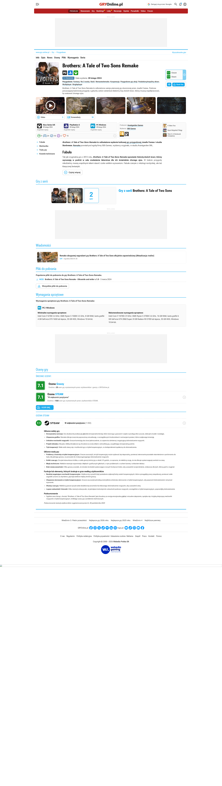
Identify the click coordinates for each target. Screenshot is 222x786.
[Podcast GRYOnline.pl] (107, 528)
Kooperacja (115, 82)
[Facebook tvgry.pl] (142, 528)
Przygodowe (61, 52)
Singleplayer (77, 84)
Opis (43, 57)
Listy (109, 11)
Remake (77, 145)
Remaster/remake (102, 82)
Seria (82, 57)
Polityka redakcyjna (84, 536)
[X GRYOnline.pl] (99, 528)
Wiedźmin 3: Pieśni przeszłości (74, 520)
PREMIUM (74, 11)
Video (143, 11)
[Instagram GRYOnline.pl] (95, 528)
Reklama (129, 536)
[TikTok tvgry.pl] (130, 528)
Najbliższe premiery (152, 520)
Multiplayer (66, 84)
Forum (150, 11)
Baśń (93, 82)
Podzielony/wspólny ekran (148, 82)
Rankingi (100, 11)
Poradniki (135, 11)
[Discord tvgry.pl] (138, 528)
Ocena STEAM (111, 398)
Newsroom (85, 11)
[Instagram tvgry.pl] (134, 528)
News (49, 57)
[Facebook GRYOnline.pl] (91, 528)
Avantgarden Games (135, 125)
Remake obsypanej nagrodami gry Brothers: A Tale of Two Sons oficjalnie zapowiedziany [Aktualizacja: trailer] (111, 257)
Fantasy (76, 82)
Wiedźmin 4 (137, 520)
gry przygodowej (134, 142)
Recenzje (118, 11)
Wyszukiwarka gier (179, 52)
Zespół (137, 536)
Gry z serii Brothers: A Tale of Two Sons (111, 195)
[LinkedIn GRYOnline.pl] (111, 528)
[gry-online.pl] (111, 4)
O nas (62, 536)
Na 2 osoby (85, 82)
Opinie (126, 11)
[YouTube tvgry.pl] (126, 528)
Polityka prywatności (102, 536)
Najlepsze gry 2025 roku (120, 520)
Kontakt (151, 536)
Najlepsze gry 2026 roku (99, 520)
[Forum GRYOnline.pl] (115, 528)
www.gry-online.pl (42, 52)
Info (37, 57)
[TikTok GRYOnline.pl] (103, 528)
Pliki (64, 57)
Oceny (57, 57)
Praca (144, 536)
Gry (93, 11)
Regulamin (70, 536)
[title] (111, 424)
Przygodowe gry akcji (128, 82)
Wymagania (73, 57)
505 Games (131, 129)
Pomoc (159, 536)
